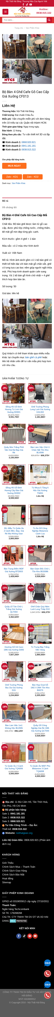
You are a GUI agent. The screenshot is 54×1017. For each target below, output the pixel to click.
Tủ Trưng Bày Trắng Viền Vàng (40, 648)
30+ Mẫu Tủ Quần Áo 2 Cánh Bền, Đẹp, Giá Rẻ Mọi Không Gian (14, 531)
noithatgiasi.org (24, 833)
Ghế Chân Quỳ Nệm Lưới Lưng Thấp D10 (40, 607)
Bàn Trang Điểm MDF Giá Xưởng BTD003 (14, 570)
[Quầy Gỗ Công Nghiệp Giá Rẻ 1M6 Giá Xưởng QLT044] (40, 712)
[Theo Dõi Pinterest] (29, 936)
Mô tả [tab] (5, 201)
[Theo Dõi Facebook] (23, 4)
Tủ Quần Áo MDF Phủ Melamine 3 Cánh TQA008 (40, 768)
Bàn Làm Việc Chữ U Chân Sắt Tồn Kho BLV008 (40, 450)
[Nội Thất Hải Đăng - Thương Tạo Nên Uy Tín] (22, 12)
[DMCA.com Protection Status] (18, 920)
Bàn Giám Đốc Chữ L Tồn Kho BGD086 (40, 570)
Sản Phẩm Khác (32, 28)
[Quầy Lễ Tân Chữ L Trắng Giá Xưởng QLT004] (14, 593)
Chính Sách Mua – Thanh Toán (18, 866)
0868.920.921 (29, 142)
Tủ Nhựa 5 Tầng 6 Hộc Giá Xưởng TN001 (40, 490)
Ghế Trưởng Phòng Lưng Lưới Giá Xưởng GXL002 (40, 409)
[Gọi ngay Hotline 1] (47, 973)
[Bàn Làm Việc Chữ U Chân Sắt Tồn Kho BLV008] (40, 434)
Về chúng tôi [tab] (9, 207)
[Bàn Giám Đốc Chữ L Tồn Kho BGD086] (40, 555)
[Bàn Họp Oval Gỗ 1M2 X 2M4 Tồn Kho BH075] (40, 671)
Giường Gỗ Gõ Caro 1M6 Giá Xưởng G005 (14, 648)
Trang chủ (19, 28)
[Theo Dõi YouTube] (31, 4)
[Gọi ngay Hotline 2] (47, 995)
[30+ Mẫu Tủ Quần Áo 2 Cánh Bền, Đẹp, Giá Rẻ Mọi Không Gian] (14, 515)
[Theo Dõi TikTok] (27, 4)
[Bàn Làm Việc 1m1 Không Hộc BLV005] (14, 712)
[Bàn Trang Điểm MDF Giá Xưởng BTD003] (14, 555)
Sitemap (6, 882)
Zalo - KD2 (32, 176)
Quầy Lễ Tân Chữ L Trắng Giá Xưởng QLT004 (14, 609)
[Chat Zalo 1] (47, 962)
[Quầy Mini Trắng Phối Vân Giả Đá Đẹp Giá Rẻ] (14, 434)
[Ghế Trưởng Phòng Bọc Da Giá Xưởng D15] (14, 671)
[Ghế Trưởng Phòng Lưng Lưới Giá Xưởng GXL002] (40, 393)
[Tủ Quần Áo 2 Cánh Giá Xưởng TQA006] (14, 752)
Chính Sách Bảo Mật (13, 874)
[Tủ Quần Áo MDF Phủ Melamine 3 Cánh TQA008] (40, 752)
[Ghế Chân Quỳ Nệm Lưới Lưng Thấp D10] (40, 593)
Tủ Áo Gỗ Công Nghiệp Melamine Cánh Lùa (40, 531)
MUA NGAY (14, 165)
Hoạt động (7, 878)
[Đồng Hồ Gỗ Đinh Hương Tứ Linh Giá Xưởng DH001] (14, 393)
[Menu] (5, 12)
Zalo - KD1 (12, 176)
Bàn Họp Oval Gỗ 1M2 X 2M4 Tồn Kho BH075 (40, 687)
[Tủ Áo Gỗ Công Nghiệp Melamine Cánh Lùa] (40, 515)
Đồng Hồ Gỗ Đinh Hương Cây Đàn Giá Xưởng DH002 (14, 490)
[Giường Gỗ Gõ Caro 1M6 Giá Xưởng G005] (14, 634)
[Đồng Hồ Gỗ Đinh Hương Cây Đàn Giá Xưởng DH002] (14, 474)
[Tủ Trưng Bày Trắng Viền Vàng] (40, 634)
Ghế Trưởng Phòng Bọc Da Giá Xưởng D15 (14, 687)
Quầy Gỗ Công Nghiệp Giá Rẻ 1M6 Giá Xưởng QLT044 (40, 728)
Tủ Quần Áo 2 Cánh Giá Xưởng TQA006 (14, 767)
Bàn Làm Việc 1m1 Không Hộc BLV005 (14, 726)
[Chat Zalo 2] (47, 984)
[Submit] (49, 20)
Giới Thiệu (7, 863)
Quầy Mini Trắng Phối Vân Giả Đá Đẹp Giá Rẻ (14, 450)
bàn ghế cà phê (33, 357)
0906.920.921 (31, 840)
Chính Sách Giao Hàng (14, 870)
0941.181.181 (29, 146)
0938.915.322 (29, 149)
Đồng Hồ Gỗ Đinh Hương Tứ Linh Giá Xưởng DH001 (14, 409)
